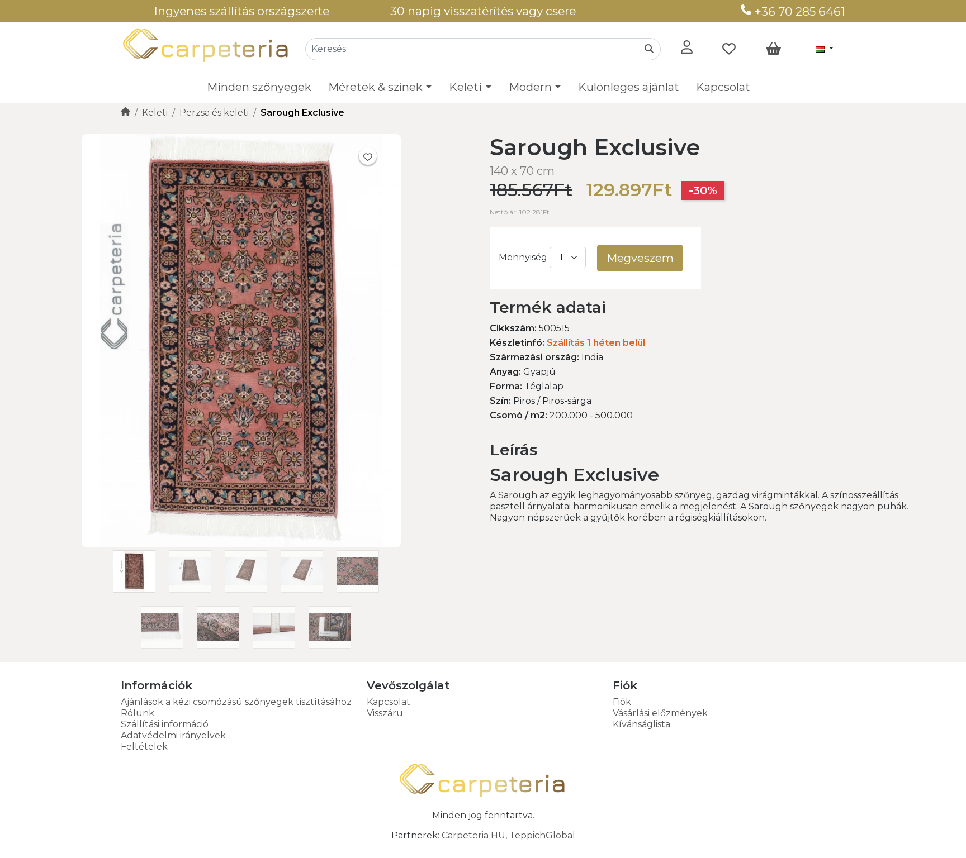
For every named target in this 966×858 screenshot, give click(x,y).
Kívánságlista (641, 724)
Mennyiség (523, 257)
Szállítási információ (165, 724)
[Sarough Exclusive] (241, 544)
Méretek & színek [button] (375, 87)
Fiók (622, 702)
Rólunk (137, 713)
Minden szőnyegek (259, 87)
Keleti (155, 112)
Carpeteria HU (473, 835)
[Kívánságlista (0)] (729, 49)
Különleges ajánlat (628, 87)
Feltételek (144, 746)
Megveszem (640, 258)
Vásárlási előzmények (660, 713)
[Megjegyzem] (368, 156)
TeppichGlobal (542, 835)
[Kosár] (773, 49)
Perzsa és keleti (214, 112)
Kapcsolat (723, 87)
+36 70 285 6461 (798, 11)
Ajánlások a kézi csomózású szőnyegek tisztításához (236, 702)
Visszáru (385, 713)
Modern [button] (530, 87)
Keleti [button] (465, 87)
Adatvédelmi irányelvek (173, 735)
